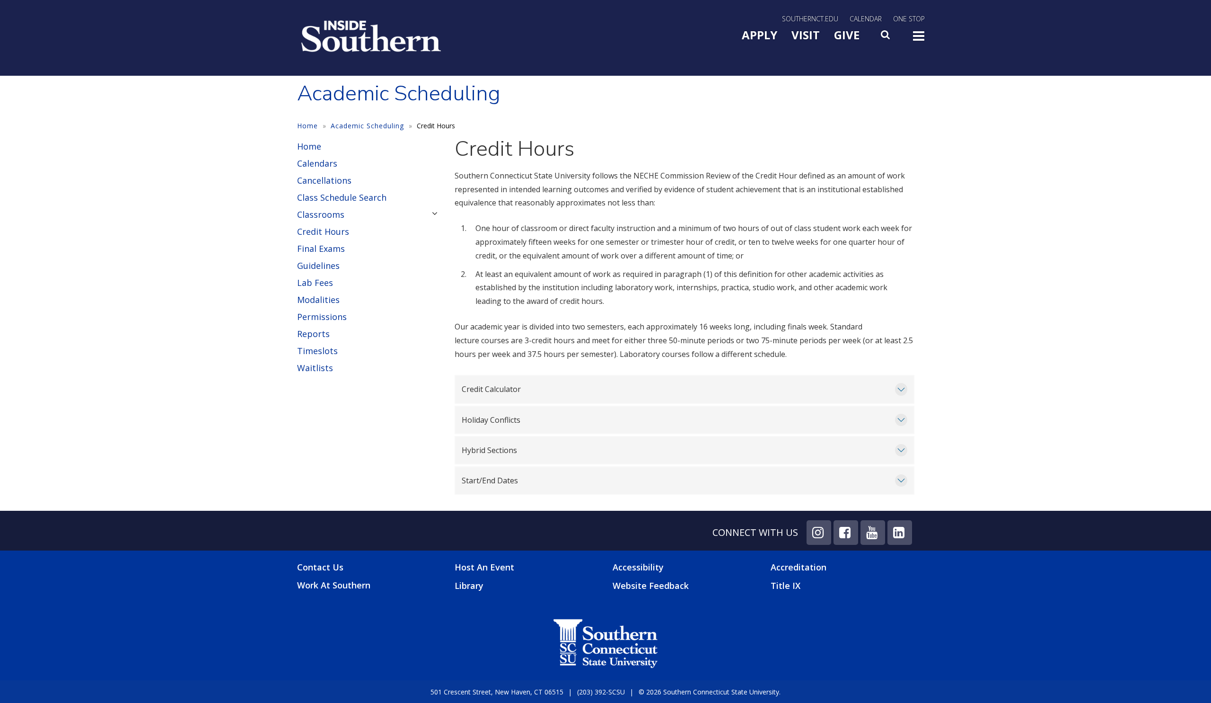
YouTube (872, 532)
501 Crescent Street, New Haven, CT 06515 (496, 691)
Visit (805, 35)
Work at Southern (333, 585)
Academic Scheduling (367, 125)
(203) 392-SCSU (601, 691)
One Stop (909, 18)
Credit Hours (323, 231)
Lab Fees (315, 282)
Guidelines (318, 265)
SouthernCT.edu (810, 18)
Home (307, 125)
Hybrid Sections (489, 450)
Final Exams (321, 248)
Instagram (819, 532)
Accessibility (638, 567)
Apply (759, 35)
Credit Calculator (491, 389)
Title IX (785, 585)
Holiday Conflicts (491, 420)
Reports (313, 333)
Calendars (317, 163)
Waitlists (315, 368)
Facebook (846, 532)
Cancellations (324, 180)
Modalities (318, 299)
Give (847, 35)
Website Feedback (651, 585)
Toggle (919, 38)
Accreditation (798, 567)
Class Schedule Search (341, 197)
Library (469, 585)
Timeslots (317, 350)
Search (886, 37)
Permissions (322, 316)
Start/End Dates (490, 480)
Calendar (866, 18)
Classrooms (320, 214)
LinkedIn (899, 532)
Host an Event (484, 567)
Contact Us (320, 567)
